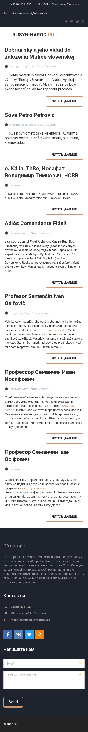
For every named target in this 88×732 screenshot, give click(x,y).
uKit (16, 724)
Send (13, 701)
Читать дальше (64, 101)
